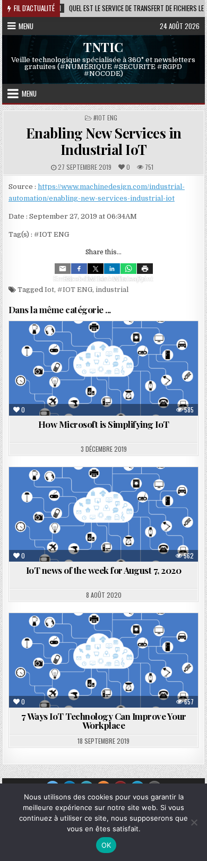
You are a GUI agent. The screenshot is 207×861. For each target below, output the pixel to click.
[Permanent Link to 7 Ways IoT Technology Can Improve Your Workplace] (103, 660)
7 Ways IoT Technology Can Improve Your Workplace (103, 720)
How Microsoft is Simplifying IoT (103, 424)
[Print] (145, 268)
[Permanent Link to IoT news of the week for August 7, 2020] (103, 514)
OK (106, 845)
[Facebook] (79, 268)
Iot (49, 290)
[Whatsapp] (128, 268)
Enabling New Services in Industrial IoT (104, 141)
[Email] (63, 268)
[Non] (193, 822)
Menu (26, 26)
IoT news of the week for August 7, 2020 (104, 570)
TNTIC (103, 46)
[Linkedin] (112, 268)
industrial (112, 290)
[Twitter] (96, 268)
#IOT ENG (105, 117)
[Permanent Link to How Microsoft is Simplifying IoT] (103, 368)
